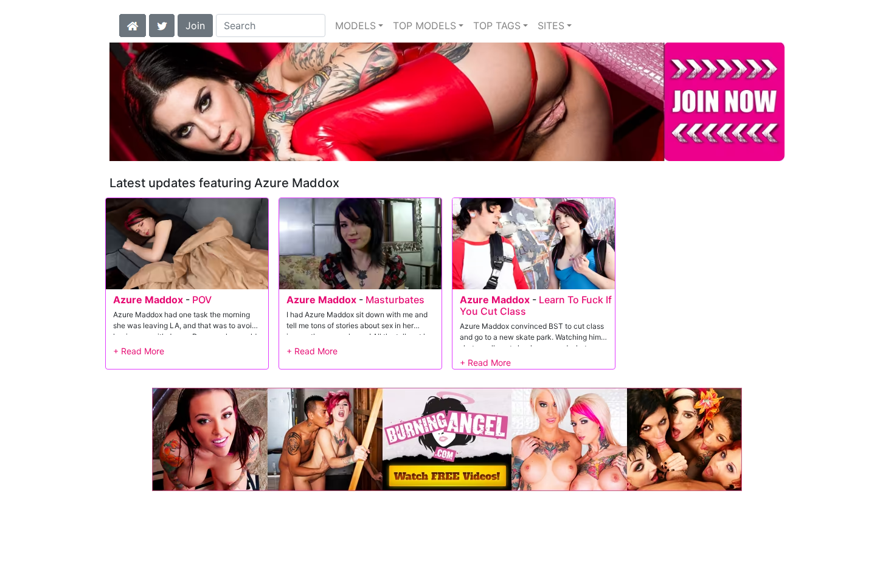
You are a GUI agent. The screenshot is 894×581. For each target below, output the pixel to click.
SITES (551, 25)
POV (202, 300)
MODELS (355, 25)
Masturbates (395, 300)
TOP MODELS (424, 25)
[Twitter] (162, 24)
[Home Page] (132, 24)
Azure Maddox (148, 300)
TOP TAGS (497, 25)
